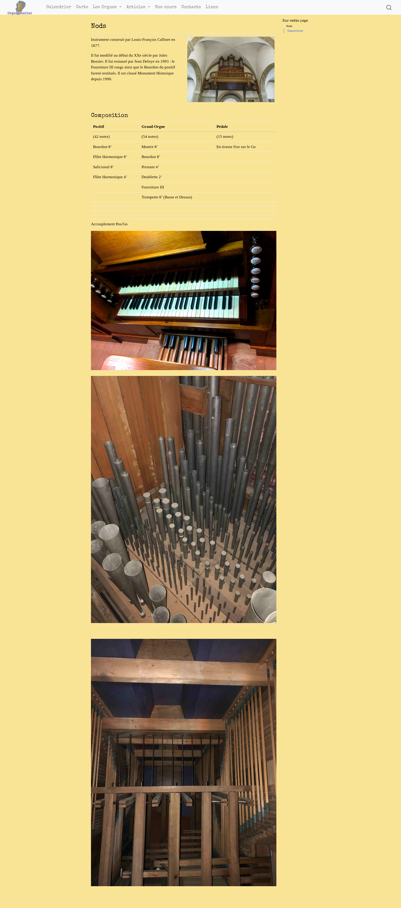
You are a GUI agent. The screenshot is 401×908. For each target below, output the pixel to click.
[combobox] (389, 7)
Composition (295, 31)
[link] (107, 7)
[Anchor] (110, 25)
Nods (289, 26)
